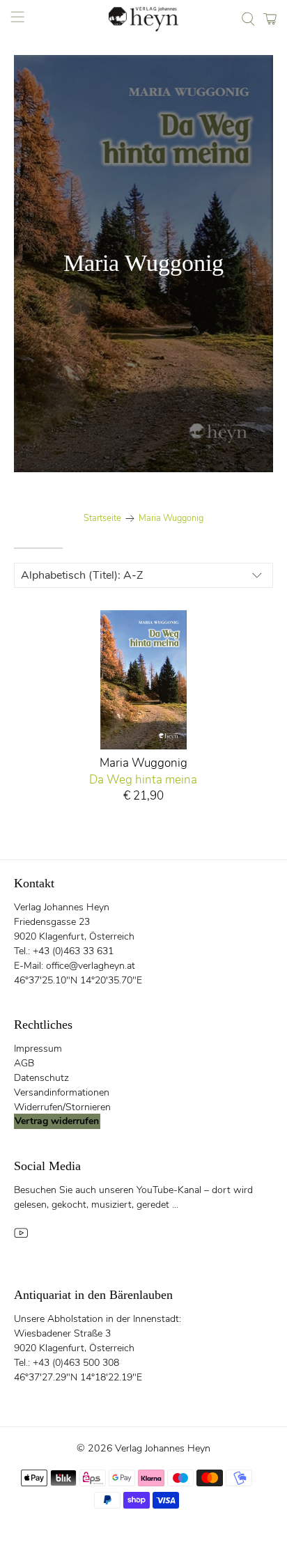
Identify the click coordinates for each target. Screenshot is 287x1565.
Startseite (102, 518)
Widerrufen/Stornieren (62, 1107)
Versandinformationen (61, 1092)
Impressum (38, 1048)
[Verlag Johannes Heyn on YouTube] (21, 1236)
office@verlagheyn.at (90, 965)
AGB (24, 1063)
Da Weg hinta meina (143, 779)
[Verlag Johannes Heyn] (143, 19)
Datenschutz (41, 1077)
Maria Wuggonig (171, 518)
